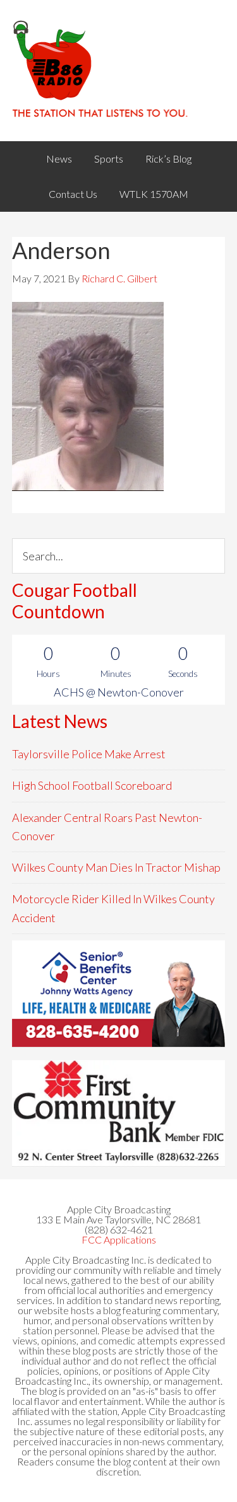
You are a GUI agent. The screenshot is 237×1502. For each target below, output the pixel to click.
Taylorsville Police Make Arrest (89, 754)
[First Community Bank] (119, 1113)
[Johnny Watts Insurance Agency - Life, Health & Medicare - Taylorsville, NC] (119, 993)
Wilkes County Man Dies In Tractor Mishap (116, 867)
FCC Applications (119, 1239)
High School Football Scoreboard (92, 785)
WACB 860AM (119, 70)
